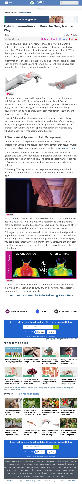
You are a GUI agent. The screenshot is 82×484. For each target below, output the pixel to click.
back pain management (12, 390)
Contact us (11, 481)
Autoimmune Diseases (48, 464)
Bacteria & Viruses (70, 467)
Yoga (48, 476)
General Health (32, 467)
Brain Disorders (17, 461)
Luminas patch (33, 388)
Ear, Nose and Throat (31, 464)
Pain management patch (47, 388)
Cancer (7, 461)
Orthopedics (51, 461)
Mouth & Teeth (45, 467)
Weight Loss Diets (25, 473)
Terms (38, 481)
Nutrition (61, 464)
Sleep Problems (63, 461)
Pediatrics (37, 470)
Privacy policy (50, 481)
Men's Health (12, 473)
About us (29, 481)
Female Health (48, 470)
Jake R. (6, 35)
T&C (45, 336)
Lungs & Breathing (69, 470)
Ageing (58, 470)
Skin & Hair (29, 461)
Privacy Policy (51, 336)
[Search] (76, 3)
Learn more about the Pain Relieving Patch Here (41, 295)
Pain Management (15, 464)
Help (20, 481)
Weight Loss (40, 461)
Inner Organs (57, 467)
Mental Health (11, 470)
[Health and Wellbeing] (37, 3)
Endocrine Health (24, 476)
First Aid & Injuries (25, 470)
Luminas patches (64, 148)
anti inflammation (20, 388)
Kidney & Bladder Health (65, 473)
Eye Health (37, 473)
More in (21, 393)
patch (13, 218)
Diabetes (74, 461)
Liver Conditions (38, 476)
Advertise (71, 481)
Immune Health (49, 473)
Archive (61, 481)
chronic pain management (65, 388)
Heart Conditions (19, 467)
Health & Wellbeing (10, 13)
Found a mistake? (72, 339)
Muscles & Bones (58, 476)
